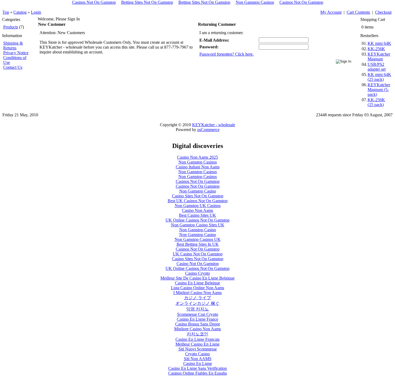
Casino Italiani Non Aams (198, 167)
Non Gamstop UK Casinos (198, 205)
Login (36, 12)
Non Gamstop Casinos (197, 162)
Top (5, 12)
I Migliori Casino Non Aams (197, 292)
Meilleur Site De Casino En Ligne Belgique (197, 278)
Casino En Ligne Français (197, 339)
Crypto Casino (197, 354)
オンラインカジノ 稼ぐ (197, 303)
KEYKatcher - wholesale (213, 124)
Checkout (383, 12)
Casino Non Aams (197, 210)
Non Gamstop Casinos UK (198, 239)
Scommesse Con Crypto (197, 314)
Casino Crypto (197, 273)
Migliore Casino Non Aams (197, 329)
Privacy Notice (15, 52)
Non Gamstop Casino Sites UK (197, 225)
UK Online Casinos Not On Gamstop (197, 220)
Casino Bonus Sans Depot (197, 324)
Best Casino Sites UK (197, 215)
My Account (331, 12)
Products (10, 27)
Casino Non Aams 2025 (197, 157)
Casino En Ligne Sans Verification (197, 368)
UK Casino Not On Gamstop (197, 254)
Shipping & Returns (13, 45)
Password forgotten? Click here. (226, 54)
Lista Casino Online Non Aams (197, 287)
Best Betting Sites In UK (198, 244)
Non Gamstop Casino (197, 191)
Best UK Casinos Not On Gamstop (198, 200)
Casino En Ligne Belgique (197, 283)
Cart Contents (358, 12)
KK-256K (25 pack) (376, 102)
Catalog (20, 12)
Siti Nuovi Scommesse (197, 349)
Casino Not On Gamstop (198, 263)
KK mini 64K (379, 43)
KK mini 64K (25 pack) (379, 77)
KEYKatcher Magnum (379, 56)
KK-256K (376, 48)
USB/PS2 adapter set (377, 66)
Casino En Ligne (197, 363)
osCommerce (208, 129)
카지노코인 (197, 334)
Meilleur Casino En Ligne (197, 344)
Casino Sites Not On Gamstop (197, 196)
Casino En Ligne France (197, 319)
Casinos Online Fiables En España (197, 373)
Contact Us (12, 67)
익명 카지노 (197, 309)
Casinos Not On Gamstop (198, 181)
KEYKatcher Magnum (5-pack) (379, 89)
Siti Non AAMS (197, 358)
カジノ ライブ (197, 297)
